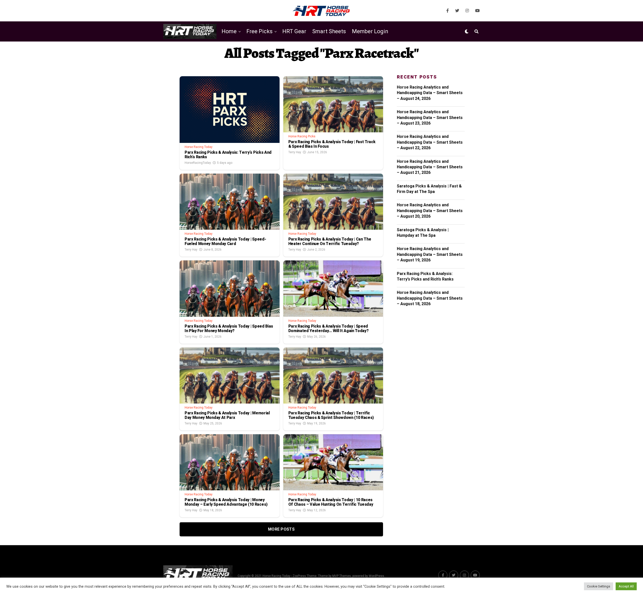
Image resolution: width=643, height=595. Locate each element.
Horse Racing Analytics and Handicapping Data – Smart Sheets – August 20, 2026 (430, 211)
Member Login (370, 31)
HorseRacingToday (198, 163)
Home (229, 31)
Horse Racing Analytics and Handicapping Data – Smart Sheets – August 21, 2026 (430, 167)
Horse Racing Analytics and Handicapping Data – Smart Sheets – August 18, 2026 (430, 298)
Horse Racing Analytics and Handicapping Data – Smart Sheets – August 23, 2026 (430, 117)
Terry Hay (294, 152)
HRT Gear (294, 31)
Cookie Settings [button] (598, 586)
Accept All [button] (626, 586)
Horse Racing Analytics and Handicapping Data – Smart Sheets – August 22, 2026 (430, 142)
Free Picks (259, 31)
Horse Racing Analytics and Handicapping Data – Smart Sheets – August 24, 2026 (430, 93)
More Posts (281, 529)
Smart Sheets (329, 31)
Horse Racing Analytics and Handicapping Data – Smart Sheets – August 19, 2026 (430, 254)
